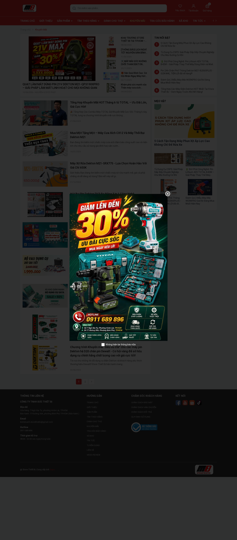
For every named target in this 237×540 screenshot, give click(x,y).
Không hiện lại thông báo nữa (121, 344)
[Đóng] (167, 193)
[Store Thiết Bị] (118, 267)
